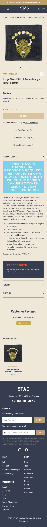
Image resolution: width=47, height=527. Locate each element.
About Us (6, 490)
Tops (26, 465)
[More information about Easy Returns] (31, 130)
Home (5, 17)
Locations (6, 487)
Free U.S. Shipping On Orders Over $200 (23, 3)
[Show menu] (3, 9)
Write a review (23, 323)
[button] (39, 2)
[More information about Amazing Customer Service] (33, 145)
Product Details (10, 156)
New (26, 462)
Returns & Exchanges (11, 469)
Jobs (4, 498)
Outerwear (28, 473)
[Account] (39, 9)
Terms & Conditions (10, 502)
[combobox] (7, 432)
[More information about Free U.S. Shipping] (32, 138)
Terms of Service (32, 444)
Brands (27, 488)
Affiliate (5, 509)
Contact (5, 465)
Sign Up (39, 420)
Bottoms (27, 469)
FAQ (3, 462)
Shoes (26, 481)
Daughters (28, 492)
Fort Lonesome (10, 74)
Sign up (40, 433)
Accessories (29, 477)
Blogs (4, 494)
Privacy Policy (8, 506)
